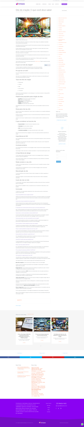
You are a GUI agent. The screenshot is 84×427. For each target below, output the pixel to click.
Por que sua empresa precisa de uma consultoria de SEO (42, 335)
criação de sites (37, 61)
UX (58, 107)
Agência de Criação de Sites (62, 17)
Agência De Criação (35, 367)
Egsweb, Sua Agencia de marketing (22, 422)
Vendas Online (60, 109)
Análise (41, 368)
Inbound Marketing (61, 66)
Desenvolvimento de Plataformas (61, 40)
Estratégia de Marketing (62, 52)
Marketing (40, 382)
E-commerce (60, 44)
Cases (49, 4)
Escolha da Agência (61, 50)
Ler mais (24, 342)
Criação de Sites (60, 33)
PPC (59, 85)
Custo (42, 373)
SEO (59, 95)
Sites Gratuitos (60, 99)
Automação (60, 23)
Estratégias (39, 377)
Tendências (60, 103)
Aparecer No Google (36, 369)
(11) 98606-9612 (56, 0)
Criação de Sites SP (61, 35)
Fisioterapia (43, 378)
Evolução (33, 378)
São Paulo (41, 393)
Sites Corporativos (35, 392)
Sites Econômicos (61, 97)
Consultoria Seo (39, 372)
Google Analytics (60, 60)
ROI (59, 91)
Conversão (60, 29)
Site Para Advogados (35, 388)
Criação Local (60, 37)
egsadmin (19, 300)
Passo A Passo (34, 384)
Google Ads (60, 58)
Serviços (44, 4)
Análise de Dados (61, 21)
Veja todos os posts (30, 314)
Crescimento (38, 373)
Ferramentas (60, 54)
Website (35, 396)
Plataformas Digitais (61, 83)
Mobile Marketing (61, 75)
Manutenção (34, 382)
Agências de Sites (61, 19)
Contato (57, 4)
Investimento (39, 381)
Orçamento (33, 383)
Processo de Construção (62, 87)
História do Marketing (61, 64)
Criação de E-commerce (62, 31)
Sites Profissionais (61, 101)
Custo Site (34, 374)
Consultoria (60, 27)
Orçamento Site (38, 383)
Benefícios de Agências (61, 25)
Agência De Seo (35, 368)
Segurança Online (61, 93)
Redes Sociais (60, 89)
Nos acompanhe (65, 0)
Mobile (44, 382)
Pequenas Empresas (61, 79)
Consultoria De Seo (33, 372)
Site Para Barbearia (42, 388)
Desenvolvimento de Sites (62, 42)
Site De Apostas (41, 387)
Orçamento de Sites (61, 77)
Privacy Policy (61, 422)
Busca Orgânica (38, 371)
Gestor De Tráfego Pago (36, 379)
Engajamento (60, 48)
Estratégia (34, 377)
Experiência (37, 378)
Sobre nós (38, 4)
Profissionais (42, 386)
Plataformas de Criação (61, 81)
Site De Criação (18, 305)
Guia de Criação (60, 62)
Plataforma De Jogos (35, 386)
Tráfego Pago (60, 105)
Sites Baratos (34, 391)
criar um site (27, 38)
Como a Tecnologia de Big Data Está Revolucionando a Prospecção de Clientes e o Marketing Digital (24, 336)
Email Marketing (60, 46)
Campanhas (43, 371)
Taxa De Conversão (35, 394)
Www (39, 396)
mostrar (48, 65)
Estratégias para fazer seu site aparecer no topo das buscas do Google (59, 335)
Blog (53, 4)
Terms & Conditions (65, 422)
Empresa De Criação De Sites (37, 376)
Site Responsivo (36, 389)
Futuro (59, 56)
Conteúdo (33, 373)
